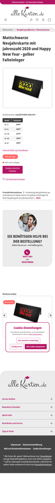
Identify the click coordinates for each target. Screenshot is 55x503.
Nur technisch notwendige (28, 340)
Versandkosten (46, 456)
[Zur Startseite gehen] (27, 11)
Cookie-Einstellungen (42, 448)
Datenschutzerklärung (32, 444)
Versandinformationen (43, 464)
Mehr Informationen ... (36, 334)
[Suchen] (31, 19)
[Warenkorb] (49, 19)
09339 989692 (27, 262)
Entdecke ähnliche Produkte (13, 169)
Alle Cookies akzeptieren (35, 346)
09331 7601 (27, 256)
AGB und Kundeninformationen (17, 448)
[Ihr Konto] (43, 19)
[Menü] (6, 19)
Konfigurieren (17, 346)
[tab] (27, 194)
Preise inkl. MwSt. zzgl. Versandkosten (15, 150)
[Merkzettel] (37, 19)
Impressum (16, 444)
